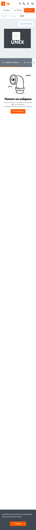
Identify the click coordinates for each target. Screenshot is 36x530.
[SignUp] (28, 4)
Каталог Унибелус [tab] (12, 63)
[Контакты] (24, 4)
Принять (18, 524)
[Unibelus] (8, 3)
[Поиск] (20, 4)
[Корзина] (32, 4)
